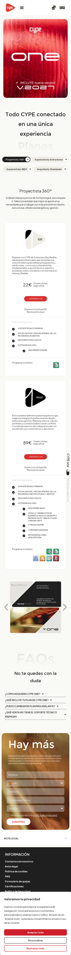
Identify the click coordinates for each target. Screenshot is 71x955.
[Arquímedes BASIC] (56, 551)
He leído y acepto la (34, 815)
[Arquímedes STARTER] (56, 364)
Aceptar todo (35, 932)
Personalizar (35, 940)
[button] (22, 8)
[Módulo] (49, 557)
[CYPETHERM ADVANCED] (42, 557)
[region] (35, 923)
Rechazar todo (35, 948)
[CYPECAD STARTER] (56, 557)
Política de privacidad (45, 815)
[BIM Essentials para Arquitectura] (36, 557)
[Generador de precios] (49, 551)
